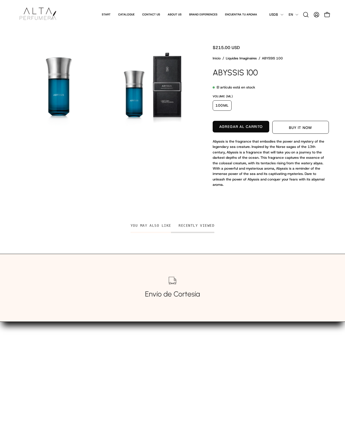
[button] (306, 14)
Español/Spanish (111, 374)
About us (104, 358)
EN (291, 14)
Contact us (106, 350)
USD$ (273, 14)
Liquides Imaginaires (241, 58)
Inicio (217, 58)
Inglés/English (108, 381)
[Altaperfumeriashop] (38, 14)
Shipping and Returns (115, 366)
